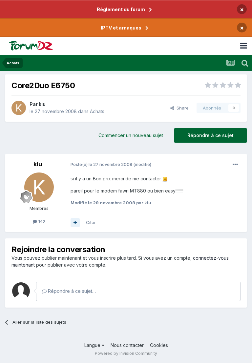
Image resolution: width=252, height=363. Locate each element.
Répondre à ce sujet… (71, 291)
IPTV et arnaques (121, 27)
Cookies (159, 345)
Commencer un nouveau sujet (130, 135)
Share (181, 108)
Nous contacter (127, 345)
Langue (93, 345)
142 (41, 221)
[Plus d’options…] (235, 165)
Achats (97, 111)
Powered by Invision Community (126, 353)
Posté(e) (101, 164)
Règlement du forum (121, 9)
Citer (91, 222)
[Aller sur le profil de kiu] (18, 108)
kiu (42, 104)
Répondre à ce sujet (210, 135)
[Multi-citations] (75, 222)
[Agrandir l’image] (165, 178)
